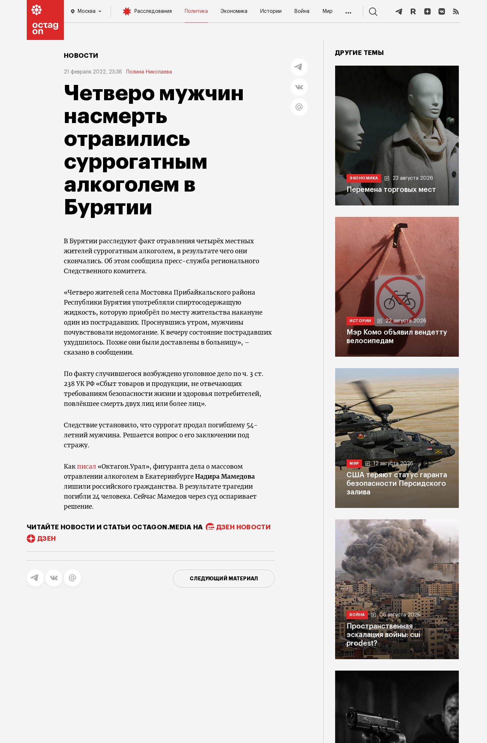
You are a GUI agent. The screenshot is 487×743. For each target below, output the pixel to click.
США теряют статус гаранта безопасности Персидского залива (397, 484)
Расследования (153, 11)
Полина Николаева (149, 72)
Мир (327, 11)
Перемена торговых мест (391, 189)
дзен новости (243, 527)
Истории (271, 11)
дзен (46, 538)
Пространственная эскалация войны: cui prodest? (383, 635)
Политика (196, 11)
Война (301, 11)
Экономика (234, 11)
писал (86, 466)
